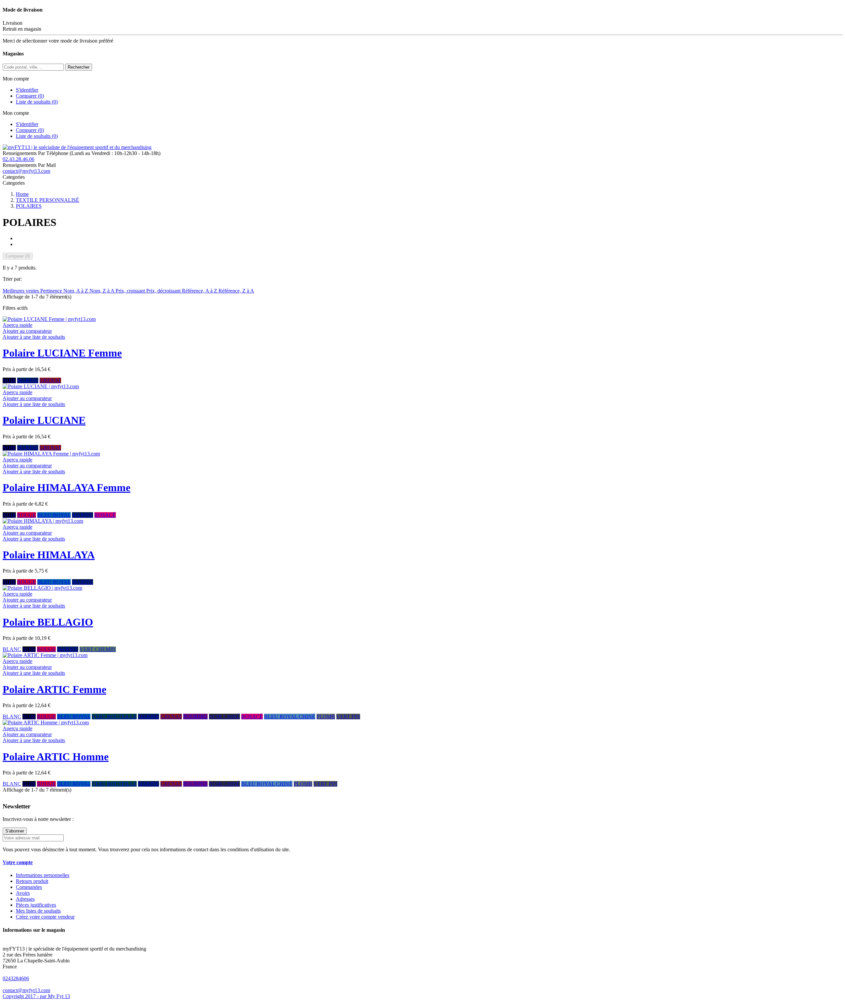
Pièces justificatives (36, 905)
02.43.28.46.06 (18, 159)
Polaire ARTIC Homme (56, 757)
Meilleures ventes (21, 291)
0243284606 (16, 978)
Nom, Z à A (102, 291)
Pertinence (51, 291)
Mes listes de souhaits (38, 911)
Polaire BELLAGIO (48, 622)
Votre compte (18, 862)
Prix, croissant (131, 291)
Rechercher (78, 67)
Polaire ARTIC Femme (54, 689)
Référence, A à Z (200, 291)
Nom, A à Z (76, 291)
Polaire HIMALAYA (49, 555)
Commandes (29, 887)
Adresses (25, 899)
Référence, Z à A (236, 291)
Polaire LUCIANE (44, 420)
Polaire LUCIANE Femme (62, 353)
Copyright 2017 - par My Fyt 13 (36, 996)
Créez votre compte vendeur (45, 917)
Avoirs (23, 893)
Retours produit (32, 881)
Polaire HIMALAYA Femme (66, 487)
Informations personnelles (42, 875)
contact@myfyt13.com (26, 171)
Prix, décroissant (164, 291)
